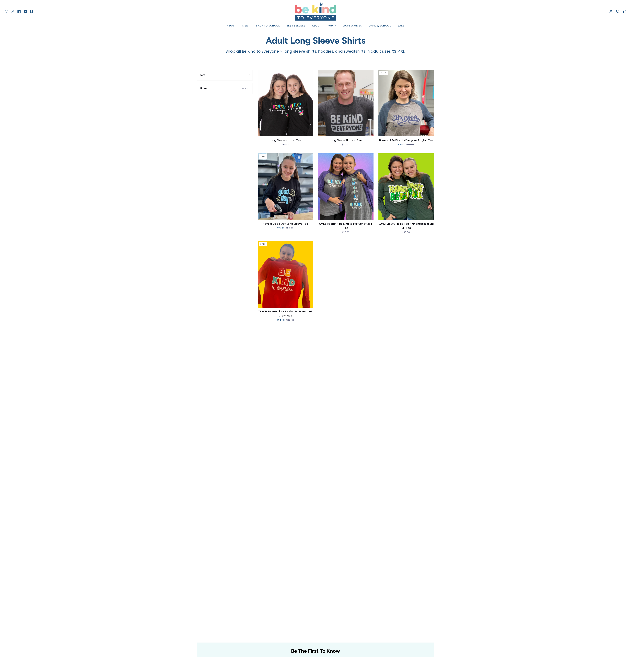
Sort (202, 75)
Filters (224, 88)
